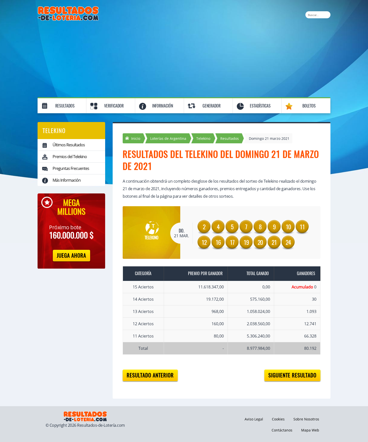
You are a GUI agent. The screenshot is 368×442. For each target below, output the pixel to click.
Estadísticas (260, 105)
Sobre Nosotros (306, 419)
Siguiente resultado (292, 375)
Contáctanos (282, 430)
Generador (212, 105)
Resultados (65, 105)
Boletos (309, 105)
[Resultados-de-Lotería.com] (68, 9)
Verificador (114, 105)
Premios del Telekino (70, 156)
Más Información (67, 180)
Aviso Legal (254, 419)
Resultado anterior (150, 375)
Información (162, 105)
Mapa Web (310, 430)
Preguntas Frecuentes (71, 168)
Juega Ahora (71, 255)
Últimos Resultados (69, 145)
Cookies (278, 419)
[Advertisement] (184, 58)
